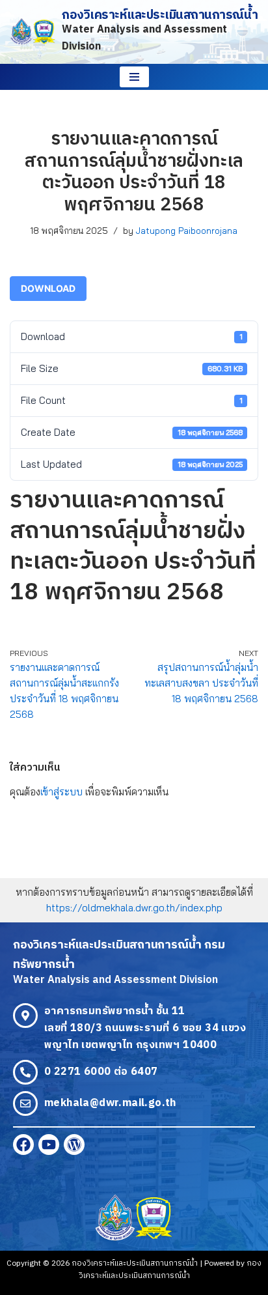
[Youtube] (48, 1144)
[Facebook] (23, 1144)
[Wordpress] (74, 1144)
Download (48, 288)
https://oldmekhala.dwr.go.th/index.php (134, 908)
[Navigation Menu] (134, 76)
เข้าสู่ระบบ (61, 792)
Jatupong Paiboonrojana (186, 230)
